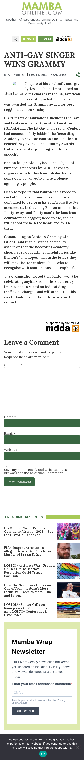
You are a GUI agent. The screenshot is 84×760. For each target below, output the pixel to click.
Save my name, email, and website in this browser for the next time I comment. (35, 471)
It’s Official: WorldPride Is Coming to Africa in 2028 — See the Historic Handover (28, 531)
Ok (43, 754)
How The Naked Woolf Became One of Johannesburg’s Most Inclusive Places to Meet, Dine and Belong (28, 590)
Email (9, 433)
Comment (13, 365)
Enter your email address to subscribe (41, 684)
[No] (77, 747)
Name (10, 416)
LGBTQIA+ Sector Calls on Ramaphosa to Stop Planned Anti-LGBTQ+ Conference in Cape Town (26, 610)
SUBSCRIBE (25, 711)
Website (10, 449)
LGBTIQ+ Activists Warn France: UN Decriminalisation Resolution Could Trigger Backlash (29, 571)
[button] (8, 30)
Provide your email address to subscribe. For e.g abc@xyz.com (38, 701)
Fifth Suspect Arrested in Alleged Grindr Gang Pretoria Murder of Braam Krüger (27, 551)
